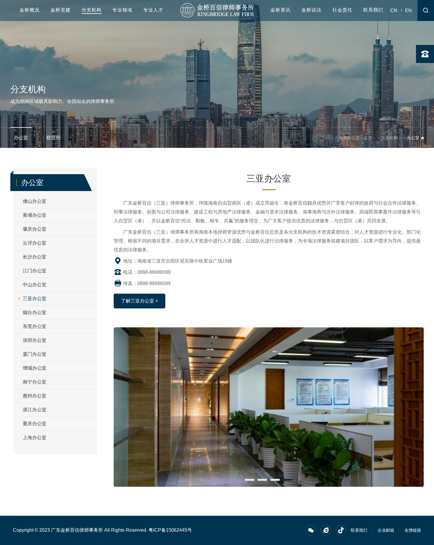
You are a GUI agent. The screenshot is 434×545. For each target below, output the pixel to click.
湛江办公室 (34, 409)
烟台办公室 (34, 312)
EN (408, 10)
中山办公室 (34, 284)
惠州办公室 (34, 395)
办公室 (21, 137)
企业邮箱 (386, 530)
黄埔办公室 (34, 215)
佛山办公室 (34, 201)
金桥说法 (311, 9)
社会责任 (342, 9)
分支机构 (91, 9)
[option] (269, 407)
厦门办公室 (34, 354)
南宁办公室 (34, 381)
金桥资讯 (280, 9)
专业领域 (122, 9)
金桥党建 (60, 9)
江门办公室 (34, 270)
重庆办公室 (34, 423)
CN (393, 10)
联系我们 (373, 9)
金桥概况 (29, 9)
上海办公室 (34, 437)
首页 (368, 137)
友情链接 (412, 530)
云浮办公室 (34, 242)
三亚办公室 (34, 298)
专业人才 (153, 9)
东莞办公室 (34, 326)
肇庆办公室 (34, 229)
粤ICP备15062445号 (170, 530)
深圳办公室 (34, 340)
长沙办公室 (34, 256)
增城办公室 (34, 368)
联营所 (53, 137)
